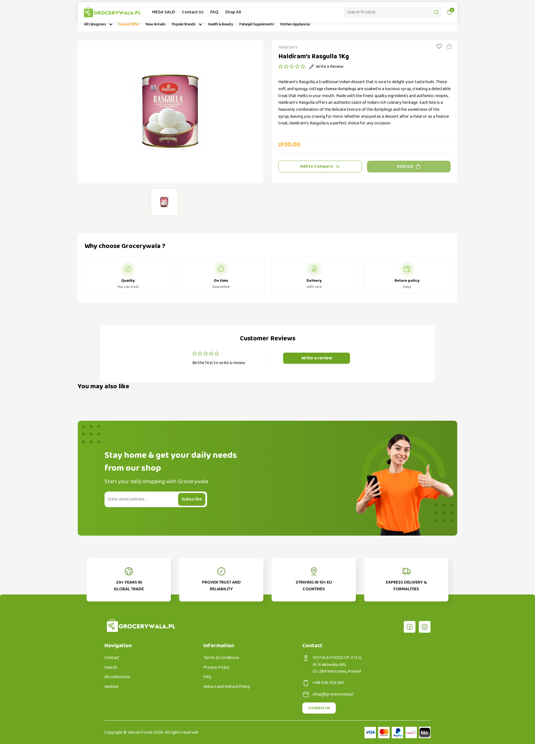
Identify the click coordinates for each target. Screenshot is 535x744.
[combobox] (393, 12)
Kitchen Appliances (295, 24)
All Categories (95, 24)
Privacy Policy (216, 667)
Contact (111, 657)
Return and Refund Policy (226, 686)
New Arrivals (155, 24)
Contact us (319, 707)
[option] (170, 111)
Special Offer (128, 24)
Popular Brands (184, 24)
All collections (117, 677)
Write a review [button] (316, 358)
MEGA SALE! (163, 12)
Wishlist (111, 686)
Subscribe (192, 499)
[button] (291, 66)
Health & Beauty (220, 24)
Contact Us (193, 12)
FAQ (214, 12)
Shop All (233, 12)
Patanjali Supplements (256, 24)
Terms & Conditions (221, 657)
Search (110, 667)
